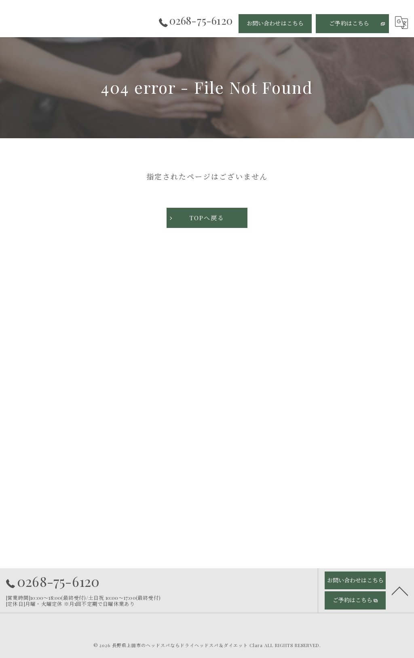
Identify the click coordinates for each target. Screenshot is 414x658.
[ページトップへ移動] (400, 590)
